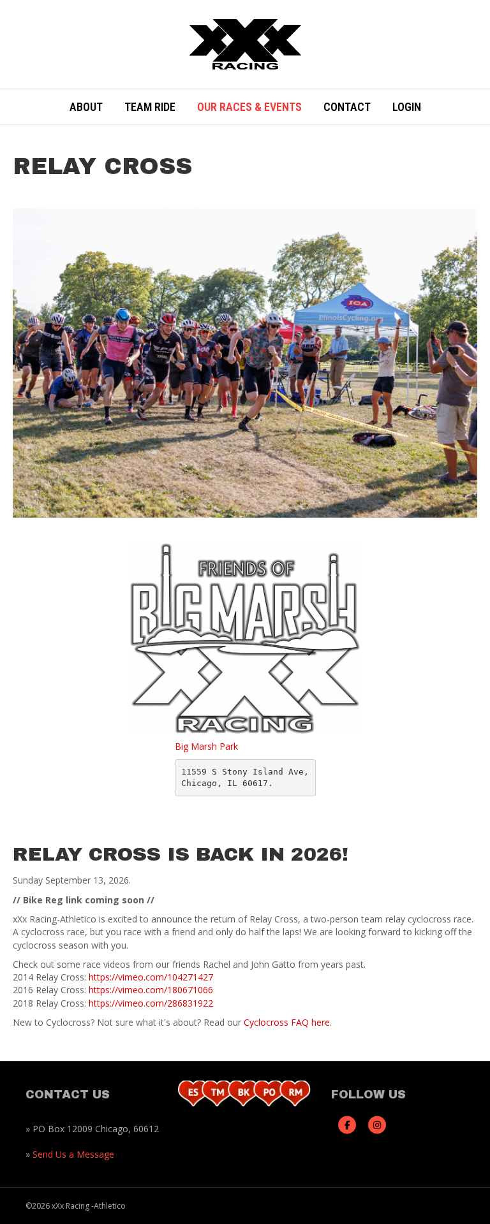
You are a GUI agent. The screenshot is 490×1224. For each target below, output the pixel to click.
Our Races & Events (249, 106)
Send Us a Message (73, 1154)
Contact (347, 106)
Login (406, 106)
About (86, 106)
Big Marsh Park (206, 746)
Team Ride (149, 106)
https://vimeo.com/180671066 (151, 990)
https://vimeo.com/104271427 (151, 977)
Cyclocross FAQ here (287, 1022)
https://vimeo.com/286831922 (151, 1003)
